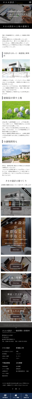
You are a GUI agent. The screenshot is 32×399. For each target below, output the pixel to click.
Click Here (16, 208)
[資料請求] (5, 395)
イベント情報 (16, 397)
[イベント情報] (16, 395)
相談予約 (26, 397)
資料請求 (5, 397)
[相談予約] (26, 395)
